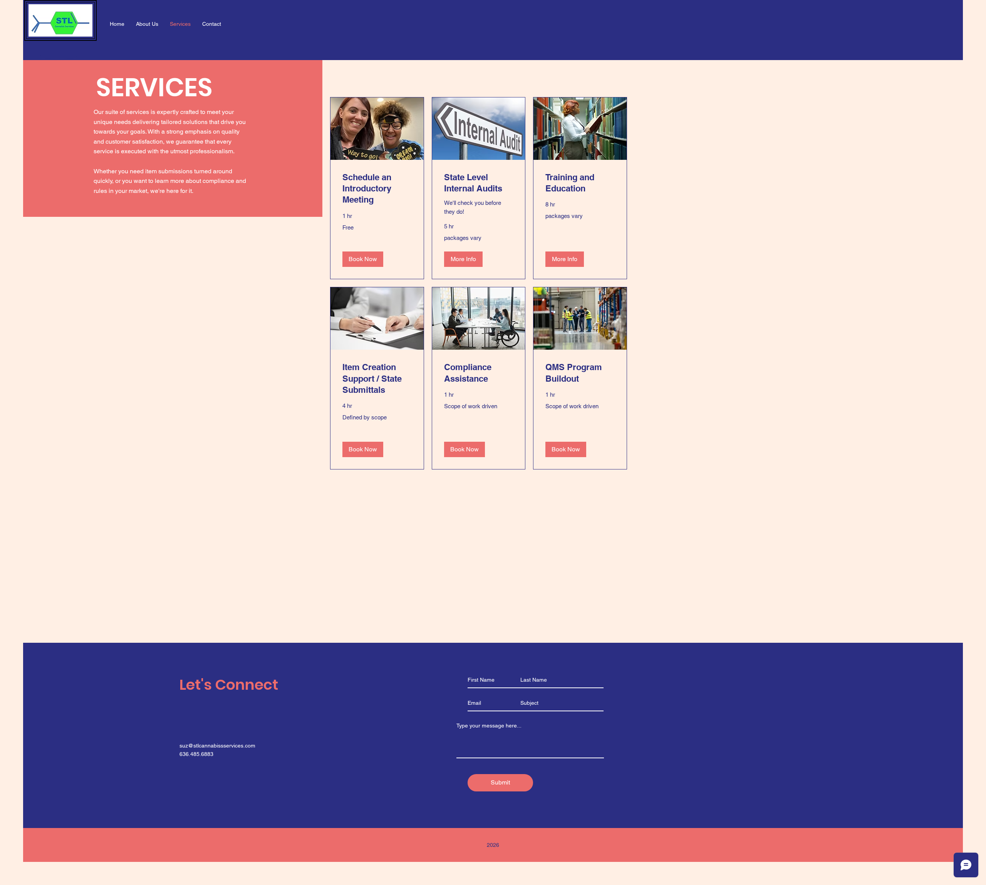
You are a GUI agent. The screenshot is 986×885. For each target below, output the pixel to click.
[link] (377, 189)
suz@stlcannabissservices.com (217, 746)
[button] (362, 259)
